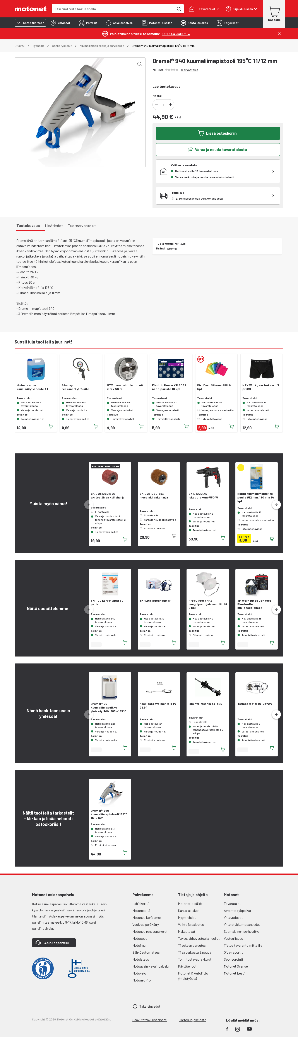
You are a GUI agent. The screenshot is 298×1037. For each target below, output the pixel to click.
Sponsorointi (233, 959)
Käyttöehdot (187, 966)
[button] (276, 505)
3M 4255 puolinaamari (155, 600)
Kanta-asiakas (188, 910)
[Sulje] (279, 33)
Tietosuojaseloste (192, 1020)
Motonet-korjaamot (146, 917)
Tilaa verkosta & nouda (194, 952)
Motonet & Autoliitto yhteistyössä (193, 975)
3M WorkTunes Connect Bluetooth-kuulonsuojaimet (254, 604)
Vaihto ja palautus (191, 924)
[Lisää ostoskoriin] (51, 426)
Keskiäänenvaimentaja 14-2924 (158, 705)
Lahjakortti (140, 903)
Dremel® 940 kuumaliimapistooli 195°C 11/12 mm (109, 814)
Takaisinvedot (149, 1006)
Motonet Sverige (236, 966)
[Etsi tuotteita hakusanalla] (178, 8)
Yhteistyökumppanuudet (242, 924)
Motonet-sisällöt (190, 903)
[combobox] (113, 9)
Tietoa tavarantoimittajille (243, 945)
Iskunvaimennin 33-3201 (205, 703)
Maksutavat (186, 931)
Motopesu (139, 938)
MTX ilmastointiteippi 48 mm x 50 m (125, 387)
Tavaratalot (232, 903)
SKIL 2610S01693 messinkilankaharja (154, 495)
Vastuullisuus (233, 938)
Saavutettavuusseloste (149, 1020)
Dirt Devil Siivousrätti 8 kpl (214, 387)
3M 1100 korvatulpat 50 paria (107, 602)
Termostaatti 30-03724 (254, 703)
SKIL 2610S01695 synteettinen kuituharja (108, 495)
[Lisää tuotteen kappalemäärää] (170, 104)
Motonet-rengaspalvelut (150, 931)
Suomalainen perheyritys (242, 931)
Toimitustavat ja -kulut (194, 959)
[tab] (60, 23)
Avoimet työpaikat (237, 910)
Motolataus (140, 959)
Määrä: (157, 96)
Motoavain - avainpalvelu (150, 966)
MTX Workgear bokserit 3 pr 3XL (260, 387)
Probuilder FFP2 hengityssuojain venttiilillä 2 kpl (207, 604)
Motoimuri (139, 945)
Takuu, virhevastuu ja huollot (199, 938)
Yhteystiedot (233, 917)
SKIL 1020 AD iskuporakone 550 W (203, 495)
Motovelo (139, 973)
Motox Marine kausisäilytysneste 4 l (32, 387)
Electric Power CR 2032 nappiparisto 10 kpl (169, 387)
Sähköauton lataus (146, 952)
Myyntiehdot (187, 917)
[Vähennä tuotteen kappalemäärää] (156, 104)
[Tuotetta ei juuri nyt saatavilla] (174, 536)
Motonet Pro (141, 980)
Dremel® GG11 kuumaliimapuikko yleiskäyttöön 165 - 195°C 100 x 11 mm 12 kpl (108, 707)
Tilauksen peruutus (192, 945)
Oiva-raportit (233, 952)
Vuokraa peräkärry (145, 924)
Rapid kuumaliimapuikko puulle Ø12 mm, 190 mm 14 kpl (255, 497)
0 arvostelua (189, 70)
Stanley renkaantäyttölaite (75, 387)
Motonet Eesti (234, 973)
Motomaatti (141, 910)
